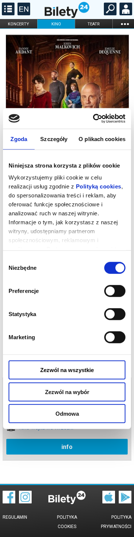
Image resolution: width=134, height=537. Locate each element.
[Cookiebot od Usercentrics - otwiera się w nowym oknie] (94, 118)
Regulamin (15, 517)
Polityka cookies (67, 522)
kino (56, 24)
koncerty (18, 24)
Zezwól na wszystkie (67, 370)
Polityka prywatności (116, 522)
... (124, 23)
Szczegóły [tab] (53, 139)
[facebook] (9, 502)
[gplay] (125, 502)
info (67, 446)
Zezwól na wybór (67, 391)
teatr (93, 24)
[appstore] (108, 502)
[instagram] (25, 502)
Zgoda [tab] (18, 139)
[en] (23, 13)
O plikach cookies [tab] (102, 139)
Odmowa (67, 413)
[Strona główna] (67, 16)
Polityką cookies (98, 186)
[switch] (114, 291)
